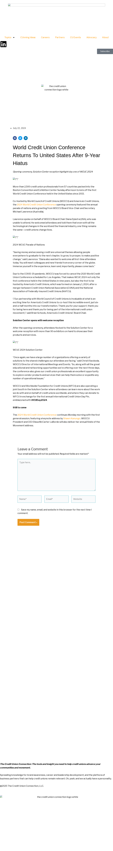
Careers (45, 37)
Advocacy (91, 37)
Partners (60, 37)
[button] (15, 138)
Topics (7, 37)
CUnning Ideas (28, 37)
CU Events (75, 37)
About (105, 37)
